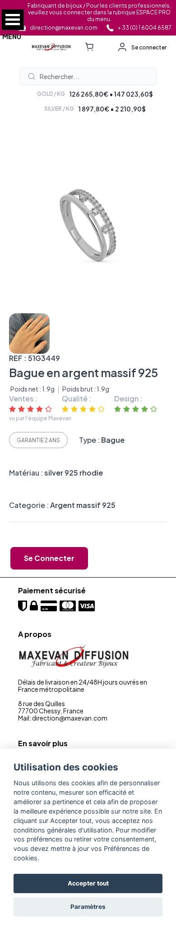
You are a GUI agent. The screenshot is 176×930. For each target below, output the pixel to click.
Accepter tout (88, 883)
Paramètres (88, 906)
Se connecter (149, 47)
